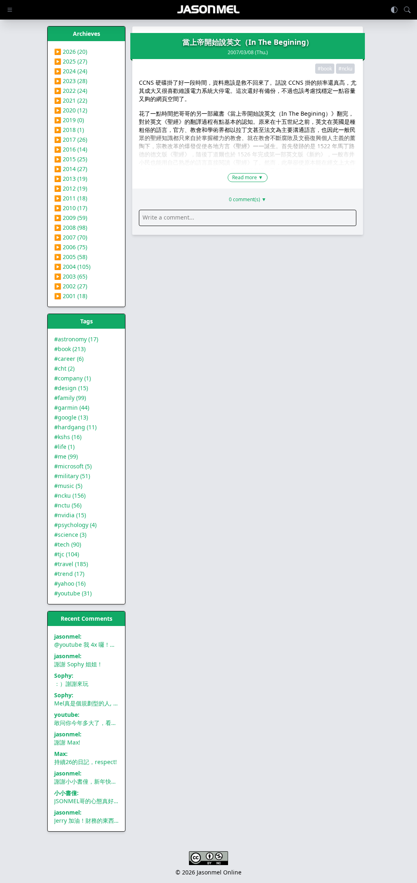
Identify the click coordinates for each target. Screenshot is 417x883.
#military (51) (72, 476)
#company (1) (72, 378)
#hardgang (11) (75, 427)
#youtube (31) (73, 593)
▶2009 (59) (70, 218)
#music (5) (68, 486)
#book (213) (70, 349)
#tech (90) (67, 544)
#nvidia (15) (70, 515)
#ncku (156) (70, 495)
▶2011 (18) (70, 198)
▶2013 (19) (70, 178)
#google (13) (71, 417)
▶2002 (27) (70, 286)
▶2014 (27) (70, 169)
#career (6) (68, 358)
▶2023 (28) (70, 81)
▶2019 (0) (69, 120)
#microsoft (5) (73, 466)
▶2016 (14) (70, 149)
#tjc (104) (66, 554)
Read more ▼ (247, 177)
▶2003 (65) (70, 276)
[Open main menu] (9, 9)
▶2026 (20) (70, 51)
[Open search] (407, 9)
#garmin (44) (71, 407)
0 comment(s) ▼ (247, 199)
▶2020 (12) (70, 110)
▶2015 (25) (70, 159)
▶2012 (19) (70, 188)
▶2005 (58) (70, 257)
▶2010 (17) (70, 208)
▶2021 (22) (70, 100)
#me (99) (66, 456)
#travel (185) (71, 564)
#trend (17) (69, 574)
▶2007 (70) (70, 237)
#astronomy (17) (76, 339)
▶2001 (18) (70, 296)
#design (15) (71, 388)
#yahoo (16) (70, 583)
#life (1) (64, 446)
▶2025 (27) (70, 61)
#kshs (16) (67, 437)
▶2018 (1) (69, 130)
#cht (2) (64, 368)
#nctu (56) (67, 505)
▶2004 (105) (72, 266)
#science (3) (70, 534)
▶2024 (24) (70, 71)
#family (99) (70, 398)
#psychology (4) (75, 525)
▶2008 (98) (70, 227)
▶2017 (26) (70, 139)
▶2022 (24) (70, 90)
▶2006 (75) (70, 247)
